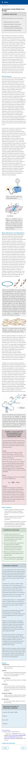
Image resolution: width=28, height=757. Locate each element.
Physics (6, 2)
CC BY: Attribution (12, 738)
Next (23, 748)
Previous (5, 748)
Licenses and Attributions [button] (8, 743)
